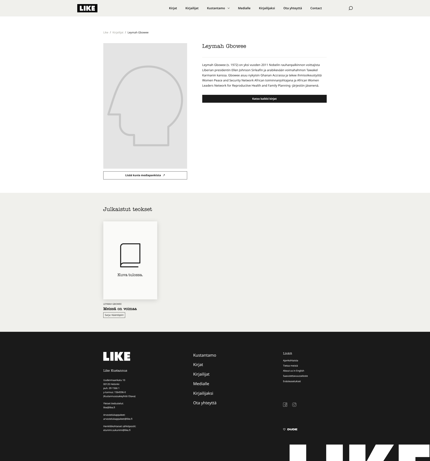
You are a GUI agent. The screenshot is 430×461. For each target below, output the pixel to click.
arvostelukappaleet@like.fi (117, 419)
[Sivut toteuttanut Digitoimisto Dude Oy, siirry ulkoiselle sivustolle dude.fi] (290, 429)
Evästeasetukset (292, 381)
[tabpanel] (264, 75)
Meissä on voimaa (120, 309)
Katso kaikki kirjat (264, 99)
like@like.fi (109, 407)
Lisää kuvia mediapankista (143, 175)
